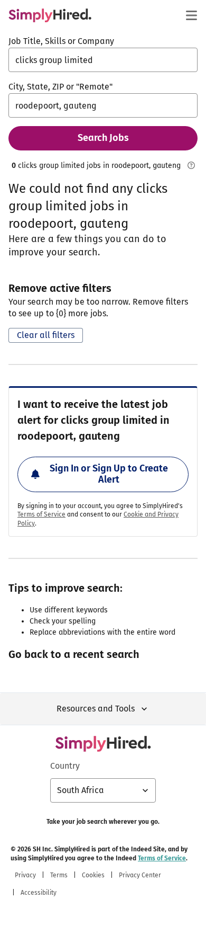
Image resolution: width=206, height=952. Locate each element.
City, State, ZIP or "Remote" (60, 87)
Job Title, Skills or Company (61, 41)
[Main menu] (191, 15)
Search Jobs (103, 138)
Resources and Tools (96, 709)
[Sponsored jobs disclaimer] (191, 165)
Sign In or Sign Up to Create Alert (109, 474)
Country (65, 766)
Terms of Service (41, 514)
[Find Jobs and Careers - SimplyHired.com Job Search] (49, 15)
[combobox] (103, 60)
